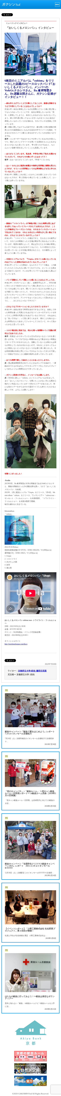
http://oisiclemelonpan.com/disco (16, 644)
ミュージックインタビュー (16, 23)
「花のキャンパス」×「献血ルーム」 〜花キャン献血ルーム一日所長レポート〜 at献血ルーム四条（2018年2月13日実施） (30, 793)
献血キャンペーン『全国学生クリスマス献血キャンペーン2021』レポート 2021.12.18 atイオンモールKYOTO (30, 866)
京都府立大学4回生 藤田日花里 (32, 671)
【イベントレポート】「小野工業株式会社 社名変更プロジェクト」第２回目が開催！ (30, 930)
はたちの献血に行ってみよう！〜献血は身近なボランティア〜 (30, 997)
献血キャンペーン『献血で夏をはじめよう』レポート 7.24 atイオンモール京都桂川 (30, 732)
